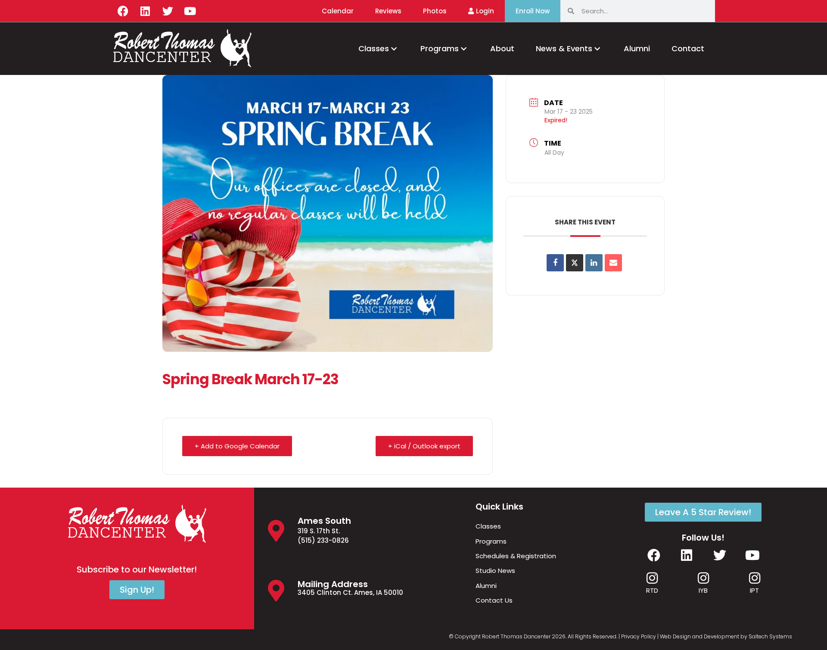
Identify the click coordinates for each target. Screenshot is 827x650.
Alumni (637, 48)
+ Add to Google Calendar (237, 446)
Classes (373, 48)
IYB (703, 590)
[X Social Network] (574, 262)
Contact (688, 48)
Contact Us (494, 600)
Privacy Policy (638, 636)
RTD (652, 590)
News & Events (564, 48)
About (502, 48)
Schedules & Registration (516, 555)
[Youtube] (190, 11)
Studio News (495, 570)
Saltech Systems (770, 636)
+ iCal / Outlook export (424, 446)
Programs (439, 48)
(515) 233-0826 (323, 540)
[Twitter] (167, 11)
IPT (754, 590)
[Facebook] (123, 11)
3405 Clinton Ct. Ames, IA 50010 (350, 592)
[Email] (613, 262)
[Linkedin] (145, 11)
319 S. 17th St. (319, 530)
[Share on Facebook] (555, 262)
